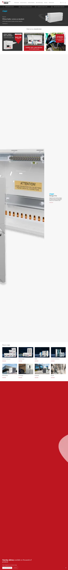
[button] (16, 2)
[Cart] (65, 2)
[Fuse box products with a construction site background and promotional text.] (34, 43)
